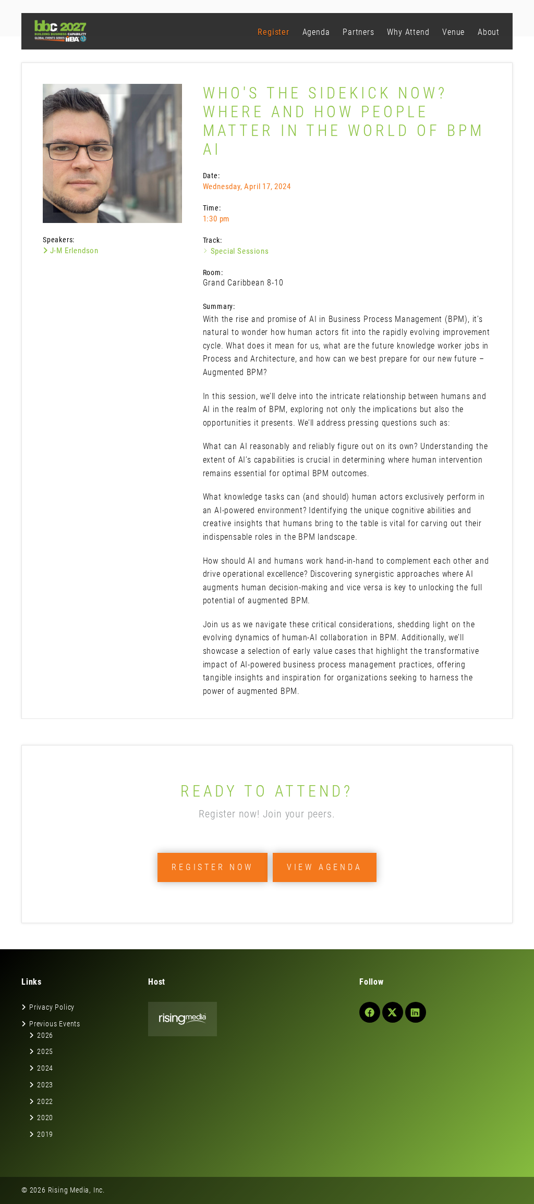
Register (273, 32)
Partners (358, 32)
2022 (45, 1101)
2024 (45, 1068)
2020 (45, 1117)
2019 (45, 1134)
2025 (45, 1051)
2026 (45, 1035)
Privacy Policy (52, 1007)
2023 (45, 1085)
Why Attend (408, 32)
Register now (212, 867)
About (489, 32)
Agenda (316, 32)
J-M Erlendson (73, 250)
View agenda (324, 867)
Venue (453, 32)
